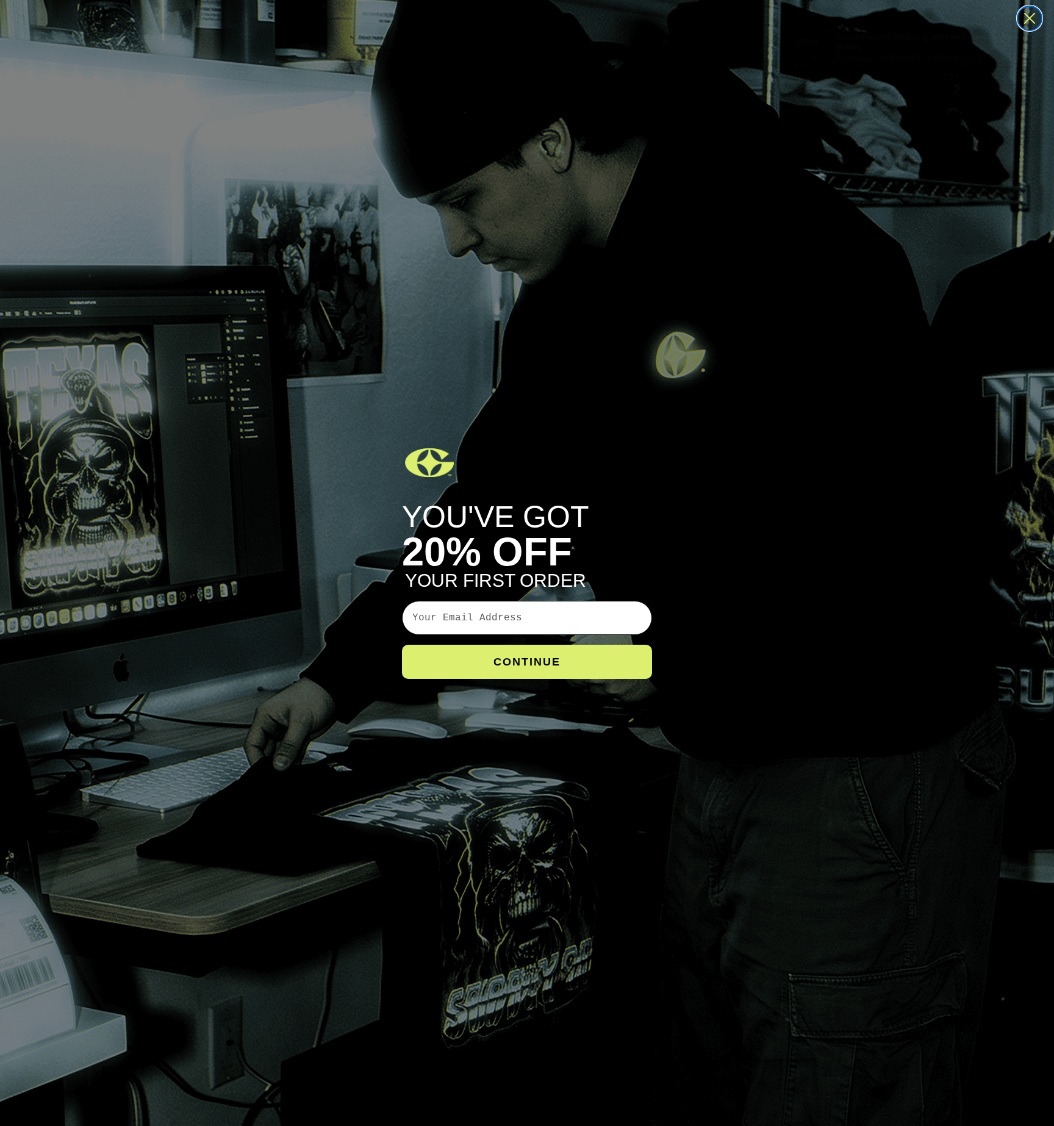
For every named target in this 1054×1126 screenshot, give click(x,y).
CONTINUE (527, 662)
